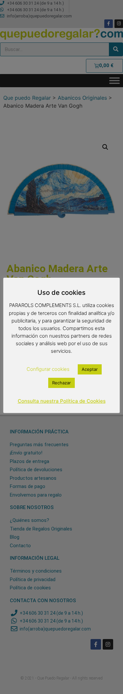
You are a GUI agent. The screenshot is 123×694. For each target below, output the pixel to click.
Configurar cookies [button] (48, 369)
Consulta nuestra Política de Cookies (62, 401)
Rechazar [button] (61, 382)
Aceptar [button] (90, 369)
